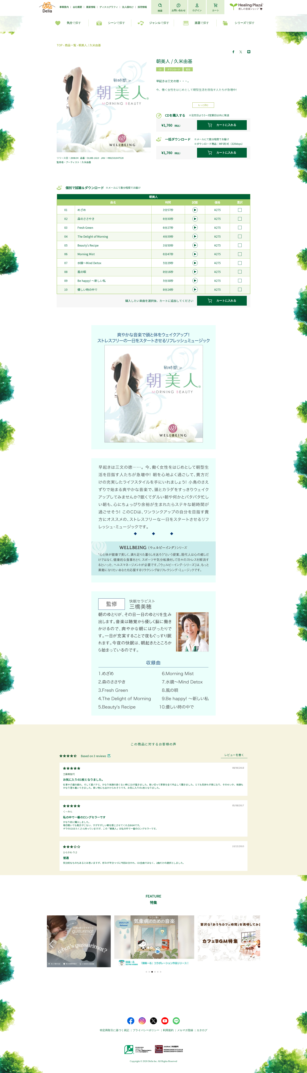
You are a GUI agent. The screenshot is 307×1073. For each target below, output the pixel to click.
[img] (71, 768)
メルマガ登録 (185, 1030)
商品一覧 (70, 45)
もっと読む (203, 105)
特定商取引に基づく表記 (114, 1030)
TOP (60, 45)
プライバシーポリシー (146, 1030)
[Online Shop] (246, 7)
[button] (146, 972)
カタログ (202, 1030)
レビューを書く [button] (234, 755)
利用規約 (168, 1030)
